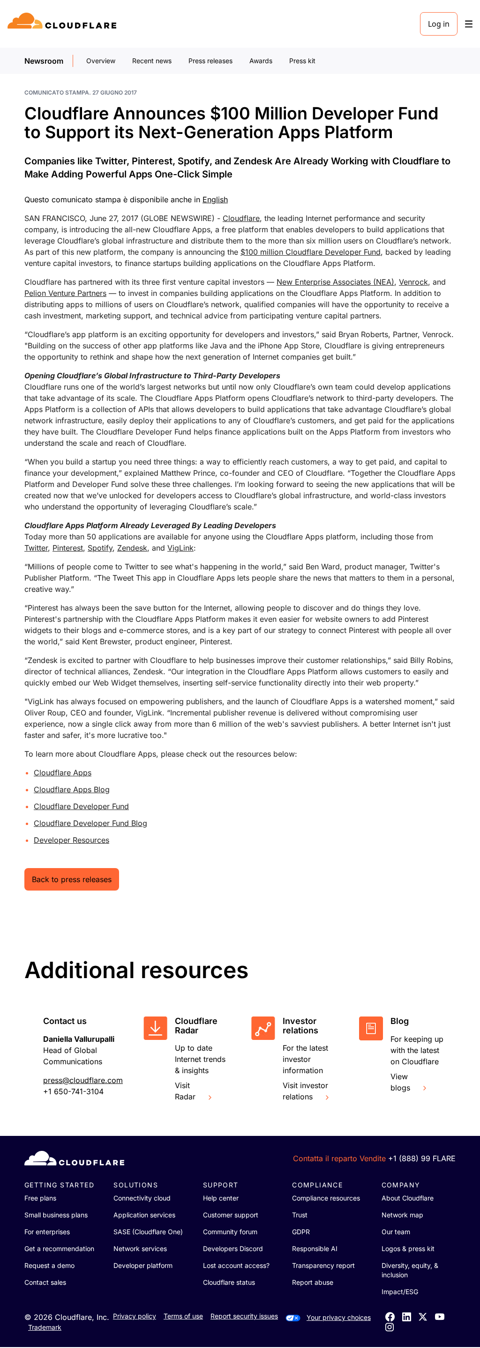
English (215, 199)
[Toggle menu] (468, 24)
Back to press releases (72, 879)
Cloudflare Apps (62, 772)
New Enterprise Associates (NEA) (335, 282)
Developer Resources (71, 840)
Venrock (413, 282)
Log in (439, 24)
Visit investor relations (305, 1091)
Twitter (36, 547)
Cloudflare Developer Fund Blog (90, 823)
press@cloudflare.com (83, 1080)
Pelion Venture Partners (65, 293)
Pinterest (67, 547)
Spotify (100, 547)
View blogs (400, 1082)
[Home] (64, 24)
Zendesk (132, 547)
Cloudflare (241, 218)
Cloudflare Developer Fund (81, 806)
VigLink (180, 547)
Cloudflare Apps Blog (72, 789)
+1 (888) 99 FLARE (422, 1158)
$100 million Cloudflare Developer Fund (310, 252)
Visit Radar (185, 1091)
